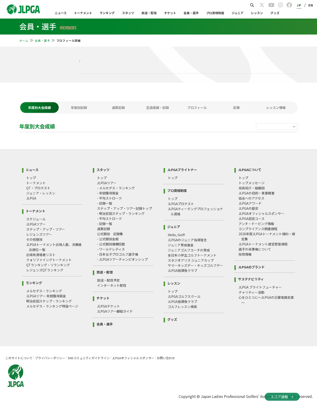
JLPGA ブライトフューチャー (260, 287)
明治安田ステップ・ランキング (49, 301)
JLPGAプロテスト (181, 203)
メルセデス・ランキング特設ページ (52, 306)
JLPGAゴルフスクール (184, 296)
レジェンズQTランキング (44, 270)
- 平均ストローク (109, 198)
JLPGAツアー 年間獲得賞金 (46, 296)
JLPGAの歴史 (248, 208)
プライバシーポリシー (50, 358)
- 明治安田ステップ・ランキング (121, 213)
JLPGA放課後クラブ (182, 270)
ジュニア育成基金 (181, 245)
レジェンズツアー (39, 234)
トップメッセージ (252, 183)
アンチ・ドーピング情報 (256, 223)
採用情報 (245, 254)
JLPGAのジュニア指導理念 (187, 240)
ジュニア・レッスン (40, 193)
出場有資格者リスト (40, 254)
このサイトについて (18, 358)
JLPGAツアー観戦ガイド (115, 311)
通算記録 (103, 228)
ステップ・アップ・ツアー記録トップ (124, 208)
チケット (170, 13)
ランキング (107, 13)
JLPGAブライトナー (182, 169)
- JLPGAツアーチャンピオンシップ (122, 259)
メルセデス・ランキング (44, 291)
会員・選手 (191, 13)
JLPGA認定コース (252, 218)
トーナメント (83, 13)
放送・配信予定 (108, 280)
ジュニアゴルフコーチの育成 (189, 250)
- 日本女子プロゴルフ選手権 (117, 254)
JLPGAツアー (36, 224)
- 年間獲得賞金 (108, 193)
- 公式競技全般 (108, 239)
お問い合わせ (166, 358)
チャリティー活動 (251, 292)
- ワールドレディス (111, 249)
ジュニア (237, 13)
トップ (31, 177)
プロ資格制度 (215, 13)
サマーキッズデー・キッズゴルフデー (195, 265)
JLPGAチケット (108, 306)
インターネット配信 (111, 285)
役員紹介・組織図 (252, 188)
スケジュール (35, 219)
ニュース (61, 13)
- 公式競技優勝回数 (111, 244)
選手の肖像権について (255, 249)
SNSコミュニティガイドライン (89, 358)
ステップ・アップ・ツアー (45, 229)
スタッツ (128, 13)
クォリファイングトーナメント (49, 259)
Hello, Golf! (176, 234)
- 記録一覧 (104, 203)
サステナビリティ (251, 279)
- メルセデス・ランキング (116, 188)
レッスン (257, 13)
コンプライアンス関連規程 (258, 228)
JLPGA (31, 198)
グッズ (274, 13)
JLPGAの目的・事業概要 (257, 193)
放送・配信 (149, 13)
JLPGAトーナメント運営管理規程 (263, 244)
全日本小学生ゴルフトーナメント (192, 255)
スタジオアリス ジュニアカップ (191, 260)
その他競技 (34, 239)
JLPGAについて (249, 169)
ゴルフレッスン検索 (182, 306)
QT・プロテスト (38, 188)
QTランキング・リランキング (48, 265)
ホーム (24, 40)
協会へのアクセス (251, 198)
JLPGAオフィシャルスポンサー (261, 213)
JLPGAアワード (250, 203)
